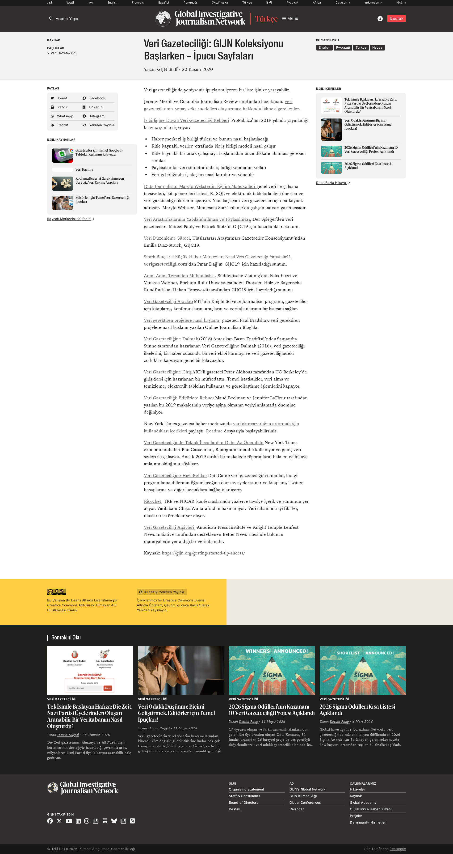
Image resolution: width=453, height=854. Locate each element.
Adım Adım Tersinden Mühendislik (179, 275)
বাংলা (90, 2)
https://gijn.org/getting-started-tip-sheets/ (203, 553)
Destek (396, 18)
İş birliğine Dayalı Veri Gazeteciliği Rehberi (186, 120)
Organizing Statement (246, 789)
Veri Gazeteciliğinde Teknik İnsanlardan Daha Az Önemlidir (204, 442)
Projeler (356, 816)
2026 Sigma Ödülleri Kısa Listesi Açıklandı (357, 710)
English (112, 2)
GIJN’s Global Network (307, 789)
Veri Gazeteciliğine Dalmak (171, 339)
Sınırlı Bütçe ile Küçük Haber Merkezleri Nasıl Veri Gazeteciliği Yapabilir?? (217, 256)
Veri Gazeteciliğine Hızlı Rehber (175, 475)
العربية (70, 2)
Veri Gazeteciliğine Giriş (168, 372)
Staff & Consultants (244, 796)
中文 (400, 2)
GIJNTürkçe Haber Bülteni (370, 809)
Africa (317, 2)
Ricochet (153, 501)
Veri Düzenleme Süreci (167, 238)
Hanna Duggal (68, 734)
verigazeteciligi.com (165, 264)
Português (191, 2)
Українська (220, 2)
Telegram (96, 116)
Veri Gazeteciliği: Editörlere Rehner (179, 398)
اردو (49, 2)
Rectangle (398, 849)
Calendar (296, 809)
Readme (214, 431)
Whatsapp (64, 116)
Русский (292, 2)
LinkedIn (95, 107)
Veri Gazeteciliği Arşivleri (169, 527)
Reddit (62, 125)
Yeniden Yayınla (101, 125)
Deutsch (342, 2)
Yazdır (61, 107)
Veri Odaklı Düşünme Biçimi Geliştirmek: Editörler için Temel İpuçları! (176, 713)
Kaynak (53, 40)
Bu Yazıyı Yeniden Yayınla (163, 592)
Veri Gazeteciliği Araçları (168, 301)
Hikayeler (357, 789)
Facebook (96, 98)
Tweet (61, 98)
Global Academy (363, 802)
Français (138, 2)
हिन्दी (269, 2)
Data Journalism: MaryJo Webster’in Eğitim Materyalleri (200, 186)
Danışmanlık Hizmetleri (368, 822)
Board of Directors (243, 802)
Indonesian (372, 2)
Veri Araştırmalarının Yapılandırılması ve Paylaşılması (197, 219)
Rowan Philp (249, 721)
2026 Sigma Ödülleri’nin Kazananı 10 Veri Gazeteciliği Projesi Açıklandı (272, 710)
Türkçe (247, 2)
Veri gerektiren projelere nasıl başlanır (182, 320)
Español (163, 2)
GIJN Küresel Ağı (303, 796)
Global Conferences (305, 802)
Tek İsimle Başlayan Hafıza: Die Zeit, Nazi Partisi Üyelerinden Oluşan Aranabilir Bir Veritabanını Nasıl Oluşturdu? (89, 716)
